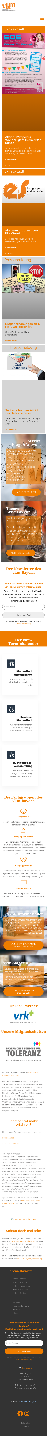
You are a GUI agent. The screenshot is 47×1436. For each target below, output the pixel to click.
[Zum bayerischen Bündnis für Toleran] (23, 1051)
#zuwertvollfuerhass (10, 1144)
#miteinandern (8, 1138)
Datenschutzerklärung (23, 623)
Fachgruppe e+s (23, 817)
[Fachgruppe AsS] (23, 882)
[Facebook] (20, 1413)
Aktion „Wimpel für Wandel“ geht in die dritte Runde (23, 139)
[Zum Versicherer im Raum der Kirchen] (23, 1014)
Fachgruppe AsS (23, 888)
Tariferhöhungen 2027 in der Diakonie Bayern (22, 412)
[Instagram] (27, 1413)
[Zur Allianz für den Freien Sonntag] (23, 1219)
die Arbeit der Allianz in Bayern (23, 1241)
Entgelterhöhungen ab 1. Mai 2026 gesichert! (22, 325)
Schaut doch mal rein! (23, 1231)
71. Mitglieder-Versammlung (23, 764)
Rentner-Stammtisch (24, 718)
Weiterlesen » (11, 159)
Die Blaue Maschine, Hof (27, 1402)
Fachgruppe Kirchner (23, 837)
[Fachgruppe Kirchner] (23, 831)
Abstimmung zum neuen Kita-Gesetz (22, 232)
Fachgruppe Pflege (23, 865)
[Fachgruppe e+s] (23, 811)
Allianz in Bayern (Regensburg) (29, 1259)
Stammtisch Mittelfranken (23, 673)
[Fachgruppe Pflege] (23, 859)
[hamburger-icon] (42, 18)
